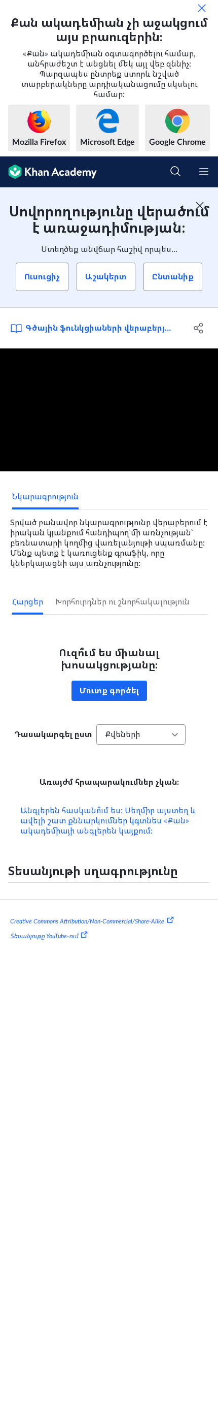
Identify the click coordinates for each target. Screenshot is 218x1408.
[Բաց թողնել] (202, 8)
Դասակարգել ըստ (53, 734)
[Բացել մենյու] (204, 172)
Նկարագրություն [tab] (45, 497)
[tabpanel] (109, 538)
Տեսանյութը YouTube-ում (44, 936)
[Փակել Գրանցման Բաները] (200, 206)
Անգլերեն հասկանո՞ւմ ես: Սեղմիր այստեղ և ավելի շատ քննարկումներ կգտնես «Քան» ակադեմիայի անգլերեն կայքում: (108, 821)
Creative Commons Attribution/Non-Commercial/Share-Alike (87, 921)
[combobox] (141, 734)
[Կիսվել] (199, 328)
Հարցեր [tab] (27, 602)
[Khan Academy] (48, 172)
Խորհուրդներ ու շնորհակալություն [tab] (122, 602)
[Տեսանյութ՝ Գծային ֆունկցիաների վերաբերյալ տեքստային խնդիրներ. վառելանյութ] (109, 409)
